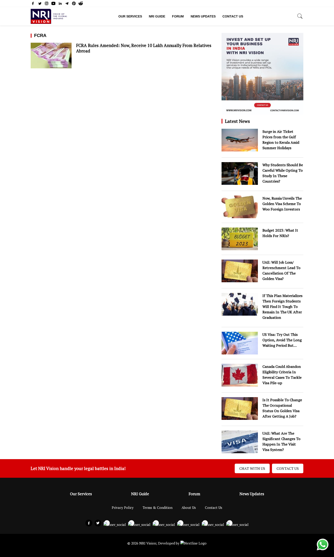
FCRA (40, 35)
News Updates (203, 16)
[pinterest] (74, 4)
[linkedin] (60, 4)
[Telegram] (67, 4)
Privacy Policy (123, 507)
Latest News (237, 121)
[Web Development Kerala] (193, 543)
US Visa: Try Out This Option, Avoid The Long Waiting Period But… (282, 340)
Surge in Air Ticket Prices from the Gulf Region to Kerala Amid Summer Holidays (280, 139)
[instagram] (46, 4)
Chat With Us (252, 468)
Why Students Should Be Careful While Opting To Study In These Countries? (282, 173)
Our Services (130, 16)
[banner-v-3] (262, 112)
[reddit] (80, 4)
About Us (189, 507)
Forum (178, 16)
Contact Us (232, 16)
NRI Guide (157, 16)
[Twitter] (39, 4)
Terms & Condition (157, 507)
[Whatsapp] (322, 549)
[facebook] (33, 4)
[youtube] (53, 4)
